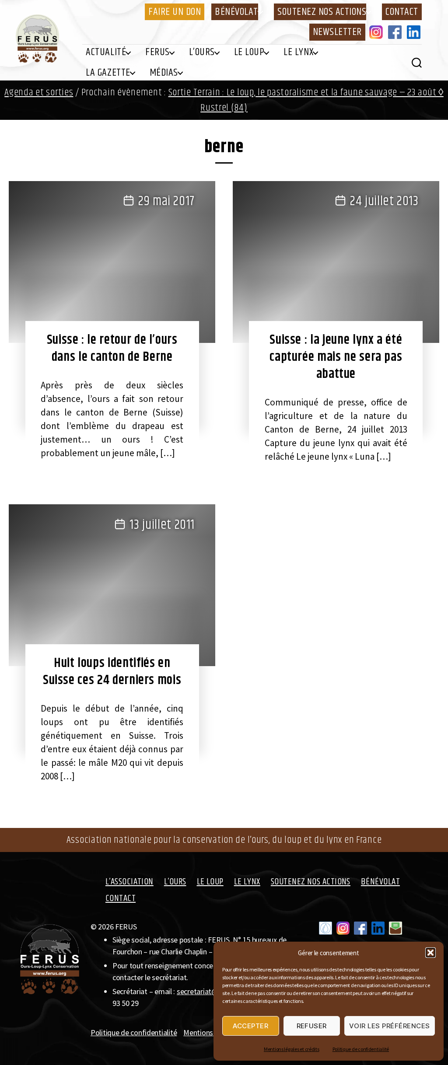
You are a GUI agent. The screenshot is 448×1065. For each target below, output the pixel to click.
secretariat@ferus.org (212, 991)
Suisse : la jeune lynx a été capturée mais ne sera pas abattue (336, 357)
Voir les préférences (389, 1026)
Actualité (106, 52)
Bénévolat (236, 12)
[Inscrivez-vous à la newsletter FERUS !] (395, 928)
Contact (401, 12)
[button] (430, 952)
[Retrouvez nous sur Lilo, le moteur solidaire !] (325, 928)
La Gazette (108, 72)
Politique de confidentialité (360, 1049)
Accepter (250, 1026)
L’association (129, 882)
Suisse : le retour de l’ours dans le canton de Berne (112, 348)
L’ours (202, 52)
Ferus (157, 52)
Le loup (249, 52)
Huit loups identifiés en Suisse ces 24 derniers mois (112, 671)
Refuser (312, 1026)
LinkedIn (415, 32)
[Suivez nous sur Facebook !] (360, 928)
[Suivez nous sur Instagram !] (343, 928)
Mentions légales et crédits (291, 1049)
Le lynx (298, 52)
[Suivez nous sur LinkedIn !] (378, 928)
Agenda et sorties (38, 92)
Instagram (377, 32)
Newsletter (337, 32)
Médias (164, 72)
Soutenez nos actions (321, 12)
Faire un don (174, 12)
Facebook (396, 32)
